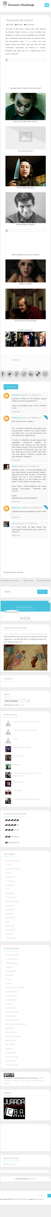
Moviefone (9, 914)
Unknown (16, 395)
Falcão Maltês (11, 1016)
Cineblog (9, 984)
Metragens (9, 1028)
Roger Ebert (10, 926)
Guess (16, 739)
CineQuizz (17, 765)
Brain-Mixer (10, 975)
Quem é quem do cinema (22, 747)
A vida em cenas (12, 959)
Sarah (14, 466)
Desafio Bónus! (19, 756)
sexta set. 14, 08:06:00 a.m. (31, 418)
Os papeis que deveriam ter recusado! (27, 799)
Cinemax (9, 873)
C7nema (9, 865)
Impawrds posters (12, 901)
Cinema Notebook (12, 992)
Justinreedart (10, 910)
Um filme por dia (12, 1057)
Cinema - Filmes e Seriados (15, 988)
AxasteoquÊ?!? (11, 971)
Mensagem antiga (43, 580)
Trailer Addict (10, 938)
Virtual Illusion (11, 1061)
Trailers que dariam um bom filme (25, 730)
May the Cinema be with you (16, 1024)
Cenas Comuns (19, 782)
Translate (21, 705)
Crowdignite (10, 885)
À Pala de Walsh (12, 1065)
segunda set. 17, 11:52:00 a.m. (26, 523)
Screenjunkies (10, 930)
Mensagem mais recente (10, 580)
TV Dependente (11, 1053)
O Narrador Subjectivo (13, 1036)
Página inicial (28, 580)
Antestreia (9, 967)
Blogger (33, 1179)
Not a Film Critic (11, 1032)
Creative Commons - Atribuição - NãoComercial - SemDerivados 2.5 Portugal (24, 1080)
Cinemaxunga (10, 1000)
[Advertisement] (15, 1137)
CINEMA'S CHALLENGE (19, 1199)
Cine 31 (8, 980)
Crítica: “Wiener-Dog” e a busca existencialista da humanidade (25, 634)
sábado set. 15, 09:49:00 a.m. (32, 508)
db (13, 523)
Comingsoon (10, 877)
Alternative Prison (12, 963)
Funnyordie (10, 893)
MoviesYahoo (10, 918)
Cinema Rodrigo (11, 996)
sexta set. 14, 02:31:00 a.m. (31, 395)
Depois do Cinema (12, 1012)
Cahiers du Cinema (12, 869)
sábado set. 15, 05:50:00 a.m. (29, 466)
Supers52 (9, 1049)
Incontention (10, 906)
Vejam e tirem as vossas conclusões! (26, 722)
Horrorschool (10, 897)
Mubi (7, 922)
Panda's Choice (11, 1041)
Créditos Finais (11, 1008)
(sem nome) (18, 790)
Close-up (9, 1004)
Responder (16, 411)
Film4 (8, 889)
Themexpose (39, 1199)
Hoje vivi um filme (12, 1020)
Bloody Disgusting (12, 861)
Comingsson (10, 881)
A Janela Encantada (12, 955)
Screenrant (9, 934)
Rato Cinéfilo (10, 1045)
